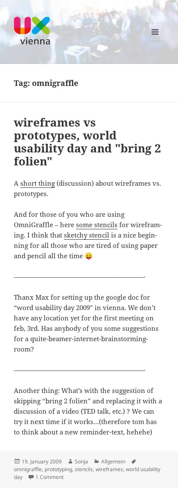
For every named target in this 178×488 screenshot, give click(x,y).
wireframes (109, 469)
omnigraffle (28, 469)
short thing (37, 183)
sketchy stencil (86, 235)
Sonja (81, 461)
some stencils (97, 224)
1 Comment (49, 477)
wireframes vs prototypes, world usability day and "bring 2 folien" (87, 141)
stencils (84, 469)
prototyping (58, 469)
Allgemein (113, 461)
